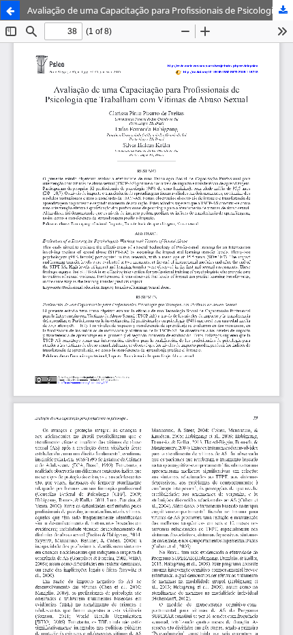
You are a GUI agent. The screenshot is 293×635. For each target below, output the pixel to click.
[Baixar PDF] (283, 10)
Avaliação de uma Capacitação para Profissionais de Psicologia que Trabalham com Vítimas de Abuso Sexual (160, 10)
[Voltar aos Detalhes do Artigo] (10, 10)
